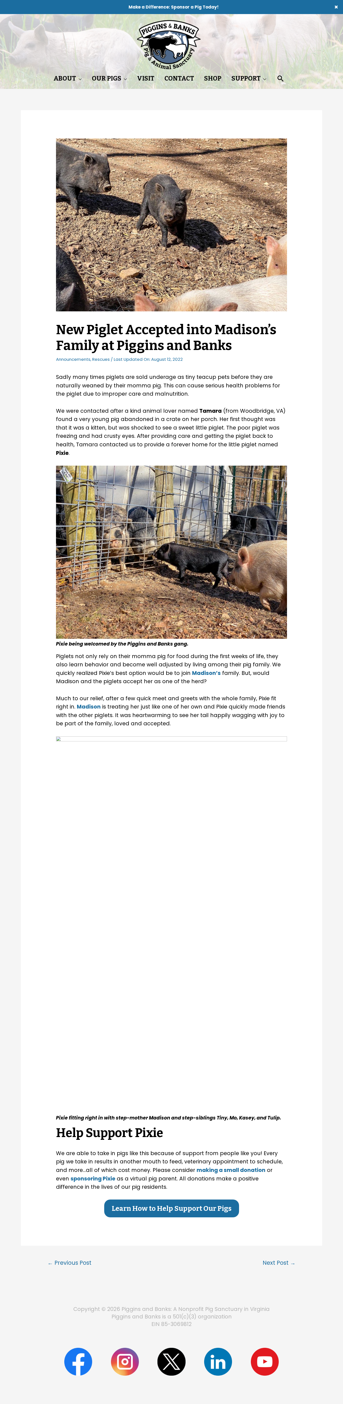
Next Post (279, 1263)
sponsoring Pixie (93, 1178)
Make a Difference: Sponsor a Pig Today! (174, 7)
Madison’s (206, 673)
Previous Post (69, 1263)
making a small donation (231, 1170)
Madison (89, 706)
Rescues (101, 359)
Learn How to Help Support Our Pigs (172, 1208)
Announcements (73, 359)
